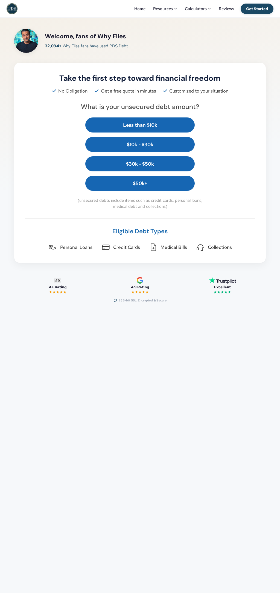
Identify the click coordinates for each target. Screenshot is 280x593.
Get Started (257, 8)
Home (139, 8)
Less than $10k (140, 125)
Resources (163, 8)
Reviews (226, 8)
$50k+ (140, 183)
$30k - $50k (140, 164)
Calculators (196, 8)
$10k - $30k (140, 144)
